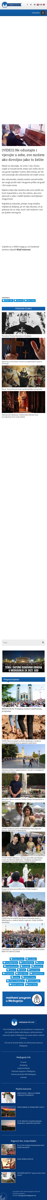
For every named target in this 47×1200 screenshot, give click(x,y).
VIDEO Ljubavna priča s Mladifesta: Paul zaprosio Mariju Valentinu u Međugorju (21, 829)
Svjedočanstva (37, 973)
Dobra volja (8, 300)
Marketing (23, 1065)
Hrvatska (26, 966)
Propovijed (9, 973)
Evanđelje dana (11, 962)
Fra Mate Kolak (27, 962)
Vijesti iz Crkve (29, 977)
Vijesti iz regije (34, 981)
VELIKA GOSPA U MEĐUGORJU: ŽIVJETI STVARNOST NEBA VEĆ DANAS (23, 771)
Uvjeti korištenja (23, 1068)
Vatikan (16, 977)
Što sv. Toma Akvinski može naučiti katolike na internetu (22, 389)
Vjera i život (31, 300)
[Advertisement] (23, 43)
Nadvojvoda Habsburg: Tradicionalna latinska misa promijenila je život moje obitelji (20, 416)
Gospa (40, 962)
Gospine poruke (12, 966)
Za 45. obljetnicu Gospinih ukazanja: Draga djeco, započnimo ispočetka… (29, 1122)
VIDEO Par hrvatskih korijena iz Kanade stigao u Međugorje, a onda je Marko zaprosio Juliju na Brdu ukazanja (22, 920)
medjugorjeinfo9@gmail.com (27, 1195)
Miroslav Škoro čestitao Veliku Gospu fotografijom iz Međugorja (23, 800)
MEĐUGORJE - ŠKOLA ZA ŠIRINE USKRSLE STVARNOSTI (28, 1094)
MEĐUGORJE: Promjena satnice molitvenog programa (22, 709)
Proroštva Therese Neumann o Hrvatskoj (16, 336)
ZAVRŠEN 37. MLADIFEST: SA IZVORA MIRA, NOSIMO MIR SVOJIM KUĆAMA (23, 950)
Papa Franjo (34, 970)
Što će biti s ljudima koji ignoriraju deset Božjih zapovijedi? (30, 1146)
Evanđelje (32, 959)
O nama (24, 1062)
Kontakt (23, 1077)
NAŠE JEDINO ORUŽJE (25, 1159)
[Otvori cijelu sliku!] (23, 135)
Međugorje (38, 966)
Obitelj (22, 970)
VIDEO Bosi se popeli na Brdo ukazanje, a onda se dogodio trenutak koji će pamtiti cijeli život (21, 742)
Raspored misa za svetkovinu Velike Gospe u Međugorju (20, 890)
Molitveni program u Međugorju (23, 1071)
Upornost (20, 300)
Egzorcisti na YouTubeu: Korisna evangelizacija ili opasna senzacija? (22, 363)
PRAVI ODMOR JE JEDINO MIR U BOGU (30, 1107)
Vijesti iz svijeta (17, 984)
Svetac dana (22, 973)
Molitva (12, 970)
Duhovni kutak (18, 959)
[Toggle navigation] (43, 13)
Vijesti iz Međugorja (16, 981)
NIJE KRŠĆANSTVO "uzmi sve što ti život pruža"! (31, 1174)
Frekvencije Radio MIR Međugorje (23, 1074)
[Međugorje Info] (12, 4)
